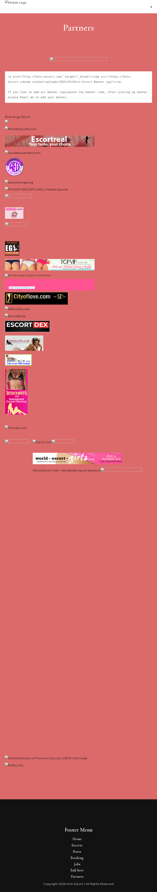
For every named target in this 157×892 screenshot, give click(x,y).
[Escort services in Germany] (14, 218)
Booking (77, 858)
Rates (77, 851)
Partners (77, 876)
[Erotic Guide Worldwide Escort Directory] (12, 254)
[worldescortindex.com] (23, 153)
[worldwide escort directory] (16, 414)
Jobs (77, 864)
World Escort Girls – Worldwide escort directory (67, 470)
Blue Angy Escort (17, 117)
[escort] (50, 146)
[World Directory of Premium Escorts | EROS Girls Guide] (46, 758)
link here (77, 870)
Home (77, 839)
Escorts (77, 845)
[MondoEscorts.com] (20, 129)
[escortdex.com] (27, 331)
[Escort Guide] (14, 175)
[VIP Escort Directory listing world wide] (19, 182)
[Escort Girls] (42, 442)
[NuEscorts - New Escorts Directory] (14, 765)
